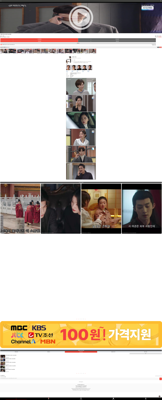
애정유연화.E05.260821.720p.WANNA (10, 358)
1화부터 (158, 47)
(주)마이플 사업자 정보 (80, 384)
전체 (16, 351)
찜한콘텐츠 (113, 399)
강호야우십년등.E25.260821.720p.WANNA (11, 355)
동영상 (113, 351)
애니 (145, 351)
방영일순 (160, 47)
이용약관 (76, 385)
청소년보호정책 (85, 385)
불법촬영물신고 (80, 386)
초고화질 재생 (39, 39)
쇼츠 (48, 399)
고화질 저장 (117, 41)
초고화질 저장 (117, 39)
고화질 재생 (39, 41)
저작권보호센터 (84, 386)
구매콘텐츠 (81, 399)
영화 (48, 351)
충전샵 (146, 399)
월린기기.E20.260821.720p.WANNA (10, 369)
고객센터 (77, 386)
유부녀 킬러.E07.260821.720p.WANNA (11, 362)
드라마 (81, 351)
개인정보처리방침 (80, 385)
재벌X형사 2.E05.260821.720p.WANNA (11, 365)
